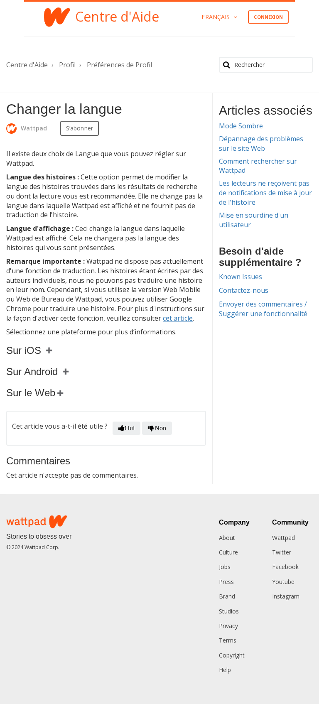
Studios (229, 611)
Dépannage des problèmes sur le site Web (261, 143)
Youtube (283, 582)
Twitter (281, 552)
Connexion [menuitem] (268, 17)
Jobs (225, 567)
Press (226, 582)
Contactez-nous (243, 290)
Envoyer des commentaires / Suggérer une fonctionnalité (263, 308)
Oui (130, 428)
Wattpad (283, 538)
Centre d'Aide (27, 64)
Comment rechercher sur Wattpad (258, 166)
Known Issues (240, 276)
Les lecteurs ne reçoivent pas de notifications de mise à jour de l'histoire (265, 193)
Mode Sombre (241, 125)
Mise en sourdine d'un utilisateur (253, 220)
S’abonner (79, 128)
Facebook (285, 567)
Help (225, 670)
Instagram (285, 596)
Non (160, 428)
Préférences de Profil (119, 64)
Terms (227, 640)
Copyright (232, 655)
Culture (228, 552)
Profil (67, 64)
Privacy (228, 626)
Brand (227, 596)
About (227, 538)
